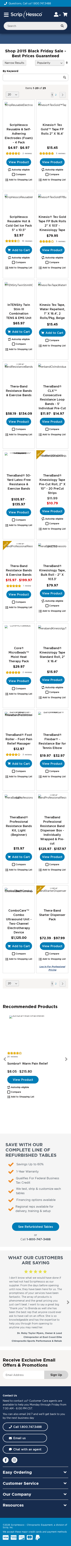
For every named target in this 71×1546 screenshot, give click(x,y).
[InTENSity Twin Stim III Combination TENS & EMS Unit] (19, 291)
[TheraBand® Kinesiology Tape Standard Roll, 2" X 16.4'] (52, 634)
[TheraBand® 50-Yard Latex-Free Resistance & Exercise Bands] (19, 461)
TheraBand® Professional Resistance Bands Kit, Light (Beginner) (19, 826)
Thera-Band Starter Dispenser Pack (52, 915)
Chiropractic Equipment (40, 1525)
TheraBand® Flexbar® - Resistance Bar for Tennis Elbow (52, 741)
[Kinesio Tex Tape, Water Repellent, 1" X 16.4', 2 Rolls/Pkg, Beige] (52, 291)
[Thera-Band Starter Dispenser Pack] (52, 897)
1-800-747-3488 (39, 1239)
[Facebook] (6, 1460)
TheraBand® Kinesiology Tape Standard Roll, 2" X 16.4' (52, 654)
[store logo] (26, 14)
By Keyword (10, 71)
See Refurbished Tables (35, 1226)
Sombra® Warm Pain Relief (27, 1063)
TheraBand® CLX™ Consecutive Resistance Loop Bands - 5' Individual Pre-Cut (52, 397)
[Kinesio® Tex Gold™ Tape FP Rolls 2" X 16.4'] (52, 111)
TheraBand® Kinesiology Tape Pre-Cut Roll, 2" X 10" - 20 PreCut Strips (52, 484)
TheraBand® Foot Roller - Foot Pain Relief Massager (18, 739)
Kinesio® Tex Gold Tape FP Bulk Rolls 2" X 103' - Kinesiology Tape (52, 223)
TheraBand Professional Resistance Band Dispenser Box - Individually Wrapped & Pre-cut (52, 830)
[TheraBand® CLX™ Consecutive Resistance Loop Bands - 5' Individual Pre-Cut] (52, 372)
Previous (5, 1059)
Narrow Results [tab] (14, 62)
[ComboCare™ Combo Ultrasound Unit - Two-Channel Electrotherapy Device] (19, 897)
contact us (20, 1400)
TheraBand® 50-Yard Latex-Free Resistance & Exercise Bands (19, 482)
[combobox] (35, 26)
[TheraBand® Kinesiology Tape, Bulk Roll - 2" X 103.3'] (52, 552)
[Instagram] (14, 1460)
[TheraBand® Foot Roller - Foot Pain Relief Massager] (19, 721)
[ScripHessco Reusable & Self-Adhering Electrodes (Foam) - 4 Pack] (19, 111)
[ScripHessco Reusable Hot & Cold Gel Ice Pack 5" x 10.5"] (19, 203)
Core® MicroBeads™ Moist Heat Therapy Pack (19, 654)
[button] (19, 174)
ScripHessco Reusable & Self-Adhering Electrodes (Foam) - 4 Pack (19, 133)
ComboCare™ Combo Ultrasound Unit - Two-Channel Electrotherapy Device (19, 921)
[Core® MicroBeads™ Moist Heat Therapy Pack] (19, 634)
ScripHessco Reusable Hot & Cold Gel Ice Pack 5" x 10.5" (19, 223)
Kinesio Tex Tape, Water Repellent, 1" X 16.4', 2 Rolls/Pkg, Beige (52, 311)
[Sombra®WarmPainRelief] (35, 1033)
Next (66, 1059)
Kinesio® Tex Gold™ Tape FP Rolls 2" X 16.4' (52, 129)
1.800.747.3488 (42, 3)
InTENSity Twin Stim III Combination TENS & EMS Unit (18, 311)
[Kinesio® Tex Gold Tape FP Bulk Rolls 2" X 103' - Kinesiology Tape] (52, 203)
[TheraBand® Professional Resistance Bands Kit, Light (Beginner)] (19, 803)
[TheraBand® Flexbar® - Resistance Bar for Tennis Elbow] (52, 721)
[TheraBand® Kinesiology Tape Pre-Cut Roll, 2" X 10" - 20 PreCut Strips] (52, 461)
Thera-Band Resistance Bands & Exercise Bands (19, 391)
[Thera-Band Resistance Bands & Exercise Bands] (19, 372)
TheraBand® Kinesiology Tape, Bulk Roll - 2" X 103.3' (52, 572)
